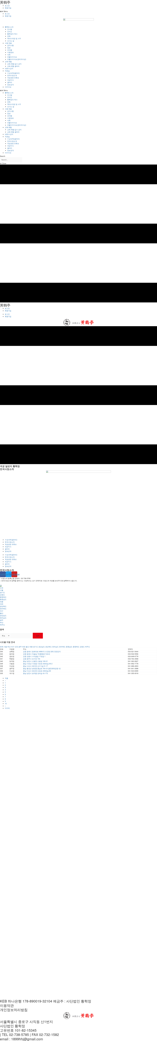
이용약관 (7, 1005)
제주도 (2, 625)
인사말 (9, 29)
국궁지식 (10, 80)
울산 (1, 613)
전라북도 (3, 608)
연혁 (8, 36)
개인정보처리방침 (14, 1009)
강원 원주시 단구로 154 (31, 659)
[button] (78, 11)
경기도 (2, 592)
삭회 (8, 54)
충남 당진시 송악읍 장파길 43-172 (35, 673)
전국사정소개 (12, 75)
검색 (37, 635)
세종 (1, 601)
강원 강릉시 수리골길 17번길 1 (34, 656)
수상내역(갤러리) (13, 73)
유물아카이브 (12, 57)
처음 (6, 678)
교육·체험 (8, 61)
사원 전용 (8, 43)
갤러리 (9, 82)
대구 (1, 611)
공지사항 (10, 45)
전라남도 (3, 618)
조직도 (9, 31)
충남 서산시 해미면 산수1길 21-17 (35, 666)
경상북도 (3, 606)
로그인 (7, 5)
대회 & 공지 (9, 68)
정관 (8, 47)
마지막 (7, 708)
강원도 (2, 595)
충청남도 (3, 599)
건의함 (9, 50)
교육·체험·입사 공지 (14, 64)
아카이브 (8, 87)
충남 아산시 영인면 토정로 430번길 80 (37, 671)
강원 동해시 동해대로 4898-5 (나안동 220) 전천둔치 (42, 651)
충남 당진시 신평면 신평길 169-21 (35, 661)
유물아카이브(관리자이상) (16, 59)
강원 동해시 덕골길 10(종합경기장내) (36, 654)
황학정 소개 (9, 27)
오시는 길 (10, 41)
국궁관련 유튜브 (13, 77)
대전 (1, 604)
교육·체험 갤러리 (13, 66)
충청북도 (3, 597)
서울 (1, 590)
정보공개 (10, 84)
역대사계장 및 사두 (14, 38)
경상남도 (3, 615)
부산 (1, 622)
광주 (1, 620)
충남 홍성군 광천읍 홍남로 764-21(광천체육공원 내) (42, 668)
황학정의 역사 (12, 34)
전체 (1, 646)
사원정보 (10, 52)
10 (6, 703)
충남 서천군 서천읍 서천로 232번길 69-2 (37, 663)
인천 (1, 588)
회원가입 (8, 8)
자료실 (7, 71)
